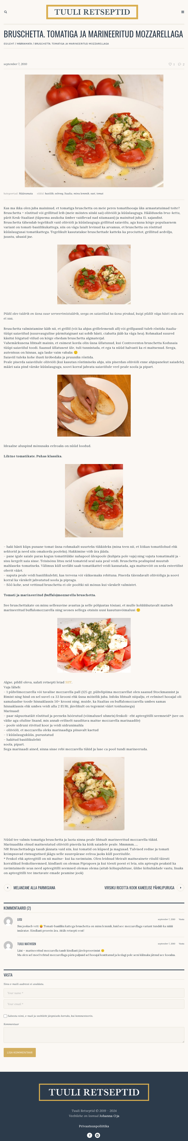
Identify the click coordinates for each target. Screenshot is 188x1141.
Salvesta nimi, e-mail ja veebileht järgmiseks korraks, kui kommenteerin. (50, 1016)
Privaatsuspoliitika (94, 1126)
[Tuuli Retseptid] (94, 1092)
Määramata (24, 43)
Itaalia (68, 193)
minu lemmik (81, 193)
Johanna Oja (109, 1116)
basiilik (49, 193)
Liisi (19, 919)
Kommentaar (11, 1024)
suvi (93, 193)
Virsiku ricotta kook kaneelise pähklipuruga (139, 887)
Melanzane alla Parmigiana (34, 887)
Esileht (9, 43)
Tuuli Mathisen (26, 944)
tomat (100, 193)
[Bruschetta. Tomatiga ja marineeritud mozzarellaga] (94, 130)
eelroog (59, 193)
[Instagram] (97, 1135)
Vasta (181, 919)
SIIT (68, 682)
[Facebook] (89, 1135)
